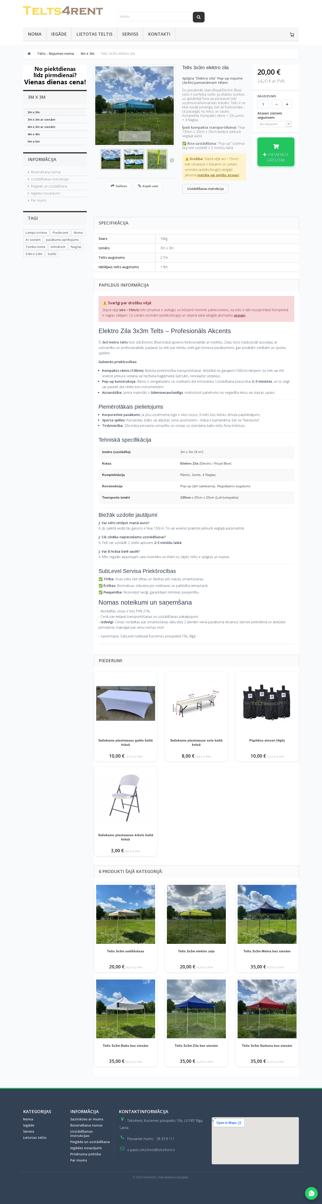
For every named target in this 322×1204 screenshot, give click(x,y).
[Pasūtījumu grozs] (292, 34)
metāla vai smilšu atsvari (218, 175)
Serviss (130, 34)
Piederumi (60, 232)
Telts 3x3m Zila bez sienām (196, 1045)
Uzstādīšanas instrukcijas (50, 179)
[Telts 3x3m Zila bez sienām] (196, 1009)
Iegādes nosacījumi (45, 193)
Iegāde (59, 34)
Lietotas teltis (94, 34)
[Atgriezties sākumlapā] (29, 53)
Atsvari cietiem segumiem (269, 115)
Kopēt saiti (150, 186)
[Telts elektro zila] (110, 159)
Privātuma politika (85, 1154)
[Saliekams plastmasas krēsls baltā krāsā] (125, 798)
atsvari (239, 315)
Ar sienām (33, 239)
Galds (52, 254)
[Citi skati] (171, 160)
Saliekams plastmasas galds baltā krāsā (125, 742)
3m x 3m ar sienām (41, 119)
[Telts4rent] (66, 11)
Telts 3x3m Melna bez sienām (267, 951)
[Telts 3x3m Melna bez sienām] (267, 914)
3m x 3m (87, 53)
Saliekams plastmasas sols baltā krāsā (196, 742)
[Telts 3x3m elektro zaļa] (196, 914)
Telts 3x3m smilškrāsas (125, 951)
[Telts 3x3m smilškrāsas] (125, 914)
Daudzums (266, 96)
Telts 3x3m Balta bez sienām (125, 1045)
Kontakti (159, 34)
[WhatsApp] (311, 1193)
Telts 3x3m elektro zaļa (196, 951)
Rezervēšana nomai (46, 172)
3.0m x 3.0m (33, 254)
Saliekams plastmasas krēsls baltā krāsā (125, 837)
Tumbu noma (35, 247)
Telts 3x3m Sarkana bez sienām (267, 1045)
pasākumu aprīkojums (62, 239)
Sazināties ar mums (86, 1119)
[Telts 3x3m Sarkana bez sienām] (267, 1009)
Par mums (38, 200)
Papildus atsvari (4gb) (267, 740)
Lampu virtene (36, 232)
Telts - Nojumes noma (55, 53)
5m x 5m (34, 141)
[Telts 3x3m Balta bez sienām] (125, 1009)
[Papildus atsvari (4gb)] (267, 703)
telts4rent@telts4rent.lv (157, 1150)
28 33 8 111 (165, 1138)
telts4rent (58, 247)
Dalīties (121, 186)
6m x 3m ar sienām (41, 127)
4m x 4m (34, 134)
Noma (34, 34)
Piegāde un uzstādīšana (49, 186)
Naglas (76, 247)
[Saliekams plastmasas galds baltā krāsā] (125, 703)
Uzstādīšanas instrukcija (205, 189)
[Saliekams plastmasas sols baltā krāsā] (196, 703)
